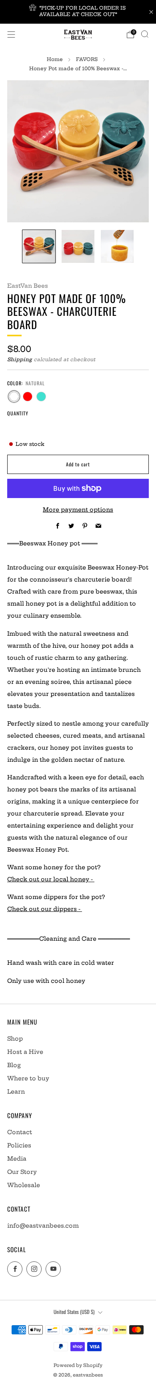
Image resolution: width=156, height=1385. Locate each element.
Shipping (19, 359)
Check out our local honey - (50, 879)
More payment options (78, 509)
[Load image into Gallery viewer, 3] (117, 246)
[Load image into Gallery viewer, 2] (78, 246)
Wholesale (23, 1185)
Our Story (22, 1172)
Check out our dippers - (44, 909)
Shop (15, 1038)
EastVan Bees (27, 285)
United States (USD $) (74, 1312)
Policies (19, 1145)
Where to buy (28, 1078)
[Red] (27, 396)
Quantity (17, 413)
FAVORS (87, 59)
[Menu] (11, 35)
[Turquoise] (41, 396)
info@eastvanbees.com (43, 1225)
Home (55, 59)
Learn (16, 1091)
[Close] (151, 12)
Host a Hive (25, 1052)
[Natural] (14, 396)
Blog (14, 1065)
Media (16, 1158)
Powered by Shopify (78, 1365)
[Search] (145, 34)
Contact (19, 1132)
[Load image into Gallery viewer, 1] (39, 246)
